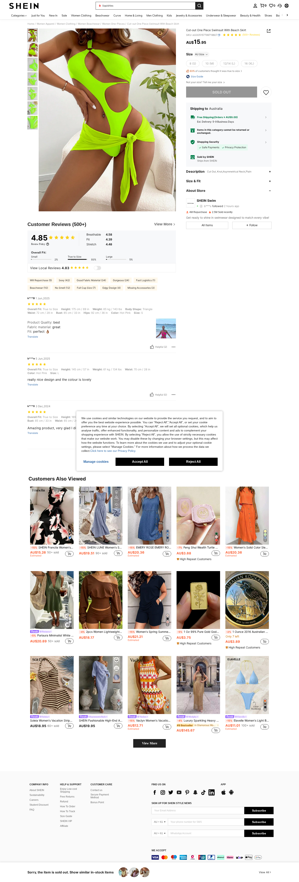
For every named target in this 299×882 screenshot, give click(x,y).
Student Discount (38, 804)
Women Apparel (45, 23)
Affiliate (64, 826)
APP (223, 784)
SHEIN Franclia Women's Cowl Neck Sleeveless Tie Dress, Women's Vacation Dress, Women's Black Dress (52, 547)
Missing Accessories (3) (141, 287)
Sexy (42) (64, 280)
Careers (33, 800)
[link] (263, 5)
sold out (221, 92)
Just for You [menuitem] (38, 15)
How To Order (67, 806)
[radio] (193, 63)
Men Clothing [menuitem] (154, 15)
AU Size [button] (199, 54)
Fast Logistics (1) (145, 280)
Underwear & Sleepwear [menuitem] (221, 15)
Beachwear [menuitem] (102, 15)
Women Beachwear (89, 23)
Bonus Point (97, 802)
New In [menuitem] (53, 15)
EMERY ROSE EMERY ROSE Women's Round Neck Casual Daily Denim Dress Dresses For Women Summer (150, 547)
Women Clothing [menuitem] (81, 15)
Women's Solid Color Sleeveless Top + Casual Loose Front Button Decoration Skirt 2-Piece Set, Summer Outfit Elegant (247, 547)
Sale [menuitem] (64, 15)
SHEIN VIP (66, 821)
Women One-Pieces (113, 23)
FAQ (31, 809)
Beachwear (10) (39, 287)
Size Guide (66, 816)
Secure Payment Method (100, 796)
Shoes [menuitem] (268, 15)
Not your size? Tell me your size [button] (204, 82)
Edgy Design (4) (112, 287)
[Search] (199, 6)
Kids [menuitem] (169, 15)
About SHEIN (36, 790)
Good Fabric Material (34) (91, 280)
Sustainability (36, 795)
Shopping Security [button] (208, 142)
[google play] (231, 794)
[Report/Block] (173, 346)
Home (30, 23)
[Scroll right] (287, 15)
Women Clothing (66, 23)
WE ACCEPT (159, 850)
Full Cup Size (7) (86, 287)
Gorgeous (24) (121, 280)
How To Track (67, 811)
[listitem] (51, 525)
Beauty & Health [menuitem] (250, 15)
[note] (195, 559)
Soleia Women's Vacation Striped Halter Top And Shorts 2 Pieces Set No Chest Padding (52, 720)
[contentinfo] (213, 857)
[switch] (97, 268)
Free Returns (67, 796)
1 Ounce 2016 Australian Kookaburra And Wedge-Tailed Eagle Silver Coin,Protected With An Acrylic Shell (247, 631)
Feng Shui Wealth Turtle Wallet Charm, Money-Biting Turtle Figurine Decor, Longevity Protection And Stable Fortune (198, 547)
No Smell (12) (62, 287)
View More (149, 743)
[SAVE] (266, 92)
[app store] (223, 794)
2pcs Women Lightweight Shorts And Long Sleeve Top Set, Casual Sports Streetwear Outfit (101, 631)
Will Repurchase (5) (41, 280)
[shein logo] (24, 5)
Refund (64, 801)
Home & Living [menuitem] (133, 15)
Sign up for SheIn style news (172, 803)
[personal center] (255, 5)
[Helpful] (152, 346)
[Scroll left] (282, 15)
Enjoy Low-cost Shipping (68, 790)
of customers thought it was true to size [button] (215, 71)
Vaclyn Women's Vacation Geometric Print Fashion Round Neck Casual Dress (150, 720)
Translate (32, 336)
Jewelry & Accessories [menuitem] (189, 15)
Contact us (96, 790)
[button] (279, 5)
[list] (184, 792)
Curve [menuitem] (117, 15)
